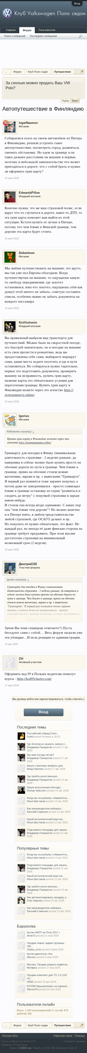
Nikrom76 (32, 989)
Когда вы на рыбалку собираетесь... (48, 798)
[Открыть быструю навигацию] (81, 71)
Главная (11, 30)
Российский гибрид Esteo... (43, 733)
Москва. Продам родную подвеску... (48, 964)
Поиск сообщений (14, 36)
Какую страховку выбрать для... (45, 765)
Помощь (80, 1035)
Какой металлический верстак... (45, 819)
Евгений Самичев (37, 811)
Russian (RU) (10, 1035)
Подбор (65, 101)
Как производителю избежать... (45, 808)
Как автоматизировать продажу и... (47, 897)
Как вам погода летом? (40, 754)
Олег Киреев (34, 900)
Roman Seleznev (36, 790)
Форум (27, 30)
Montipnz (32, 967)
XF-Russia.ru (20, 1044)
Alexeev (31, 957)
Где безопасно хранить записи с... (47, 744)
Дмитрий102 (28, 564)
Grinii (30, 736)
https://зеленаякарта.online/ (35, 442)
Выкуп (75, 101)
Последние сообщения (43, 36)
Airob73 (31, 935)
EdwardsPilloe (29, 192)
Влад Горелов (35, 768)
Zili (21, 658)
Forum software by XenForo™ (18, 1041)
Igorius (24, 416)
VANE (30, 981)
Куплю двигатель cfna (39, 953)
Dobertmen (27, 253)
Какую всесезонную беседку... (44, 787)
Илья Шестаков (36, 801)
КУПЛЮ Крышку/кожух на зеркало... (48, 986)
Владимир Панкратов (39, 747)
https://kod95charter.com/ (34, 678)
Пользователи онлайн (36, 1004)
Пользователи (47, 30)
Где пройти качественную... (43, 776)
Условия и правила (75, 1041)
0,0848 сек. (25, 1048)
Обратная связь (62, 1035)
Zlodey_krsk (34, 949)
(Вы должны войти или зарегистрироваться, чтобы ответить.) (48, 699)
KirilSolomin (28, 322)
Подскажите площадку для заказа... (48, 829)
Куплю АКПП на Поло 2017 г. (43, 932)
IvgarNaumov (28, 123)
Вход (77, 3)
